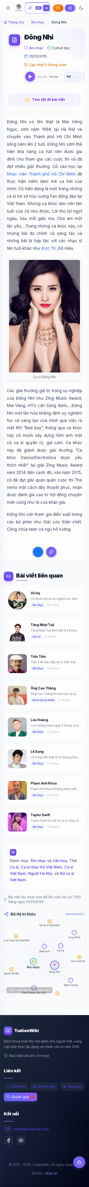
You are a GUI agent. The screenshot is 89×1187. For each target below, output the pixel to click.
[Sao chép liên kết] (51, 552)
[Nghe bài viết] (30, 77)
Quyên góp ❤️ (22, 1097)
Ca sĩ (14, 867)
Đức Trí (49, 248)
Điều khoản (46, 1086)
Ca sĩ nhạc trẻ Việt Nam (41, 867)
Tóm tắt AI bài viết (44, 99)
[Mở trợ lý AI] (79, 1162)
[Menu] (8, 8)
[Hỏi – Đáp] (58, 8)
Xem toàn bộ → (75, 914)
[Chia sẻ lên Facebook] (38, 552)
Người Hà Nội (40, 873)
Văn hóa (60, 860)
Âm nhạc (37, 22)
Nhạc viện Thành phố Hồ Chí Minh (41, 174)
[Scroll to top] (76, 1179)
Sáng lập (74, 1086)
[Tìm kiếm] (46, 8)
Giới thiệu (18, 1086)
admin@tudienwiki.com (31, 1129)
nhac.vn (51, 1173)
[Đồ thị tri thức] (70, 8)
